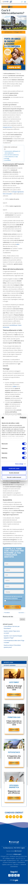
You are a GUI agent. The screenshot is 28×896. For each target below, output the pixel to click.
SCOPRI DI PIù (14, 729)
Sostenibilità (8, 160)
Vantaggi (7, 158)
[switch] (24, 448)
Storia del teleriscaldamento (12, 154)
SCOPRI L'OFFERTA (14, 798)
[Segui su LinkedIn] (15, 875)
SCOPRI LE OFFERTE (14, 694)
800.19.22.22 (18, 851)
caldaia (15, 386)
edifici (17, 244)
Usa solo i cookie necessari (14, 477)
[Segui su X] (18, 875)
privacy (20, 598)
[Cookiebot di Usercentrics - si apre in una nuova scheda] (20, 418)
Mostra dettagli (19, 464)
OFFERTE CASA (8, 662)
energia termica (7, 127)
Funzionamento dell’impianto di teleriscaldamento (12, 152)
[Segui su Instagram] (12, 875)
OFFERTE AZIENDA (9, 665)
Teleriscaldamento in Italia (11, 156)
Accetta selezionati (14, 472)
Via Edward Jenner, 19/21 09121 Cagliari (14, 848)
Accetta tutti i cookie (14, 468)
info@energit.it (17, 854)
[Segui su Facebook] (9, 875)
